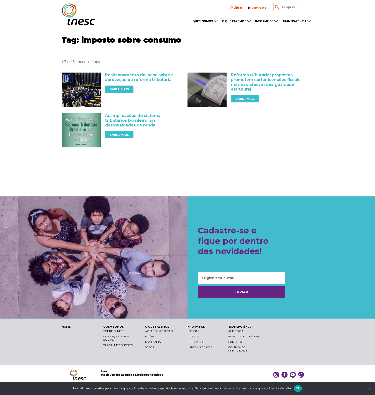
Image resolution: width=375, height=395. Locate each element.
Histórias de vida (199, 347)
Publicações (196, 341)
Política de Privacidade (237, 349)
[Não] (369, 388)
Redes (149, 347)
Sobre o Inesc (113, 331)
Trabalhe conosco (118, 345)
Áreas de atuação (159, 331)
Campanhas (153, 341)
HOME (66, 326)
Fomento (235, 341)
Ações (150, 336)
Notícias (193, 331)
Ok (298, 388)
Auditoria (235, 331)
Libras (238, 7)
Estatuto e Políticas (244, 336)
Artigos (193, 336)
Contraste (258, 7)
